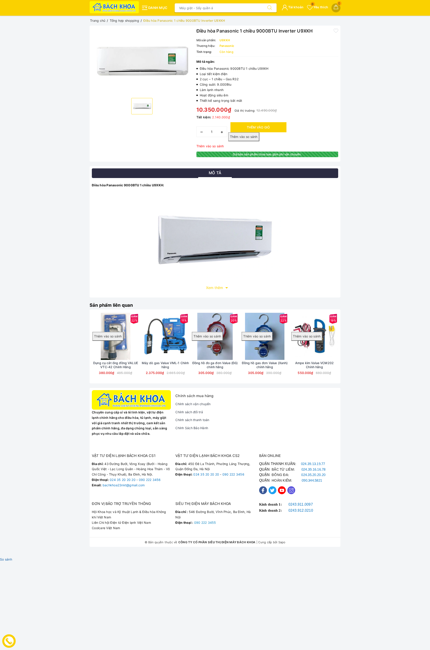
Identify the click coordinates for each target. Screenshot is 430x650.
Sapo (282, 542)
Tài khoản (296, 7)
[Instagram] (291, 490)
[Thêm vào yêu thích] (336, 30)
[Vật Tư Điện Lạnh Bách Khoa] (114, 7)
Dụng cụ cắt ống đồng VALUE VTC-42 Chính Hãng (115, 365)
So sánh (6, 559)
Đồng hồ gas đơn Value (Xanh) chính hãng (265, 365)
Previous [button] (79, 349)
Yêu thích (320, 7)
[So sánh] (186, 336)
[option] (142, 61)
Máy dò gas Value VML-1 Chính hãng (165, 365)
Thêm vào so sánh (210, 146)
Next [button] (350, 349)
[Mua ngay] (179, 336)
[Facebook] (263, 490)
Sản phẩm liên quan (111, 305)
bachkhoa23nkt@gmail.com (124, 485)
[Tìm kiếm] (270, 7)
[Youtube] (282, 490)
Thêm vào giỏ (258, 127)
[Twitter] (272, 490)
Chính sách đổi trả (189, 412)
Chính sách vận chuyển (193, 404)
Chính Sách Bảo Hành (191, 428)
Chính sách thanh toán (192, 420)
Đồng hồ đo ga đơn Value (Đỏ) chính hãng (215, 365)
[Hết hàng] (144, 336)
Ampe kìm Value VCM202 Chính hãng (314, 365)
